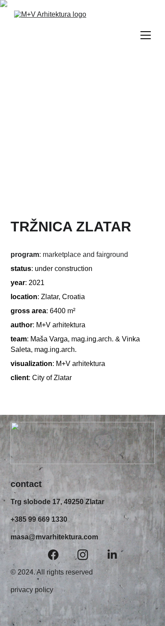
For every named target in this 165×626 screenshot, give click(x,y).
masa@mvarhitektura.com (54, 537)
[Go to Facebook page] (53, 554)
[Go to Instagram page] (82, 554)
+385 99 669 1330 (39, 519)
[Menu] (145, 35)
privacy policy (32, 589)
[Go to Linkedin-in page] (112, 554)
